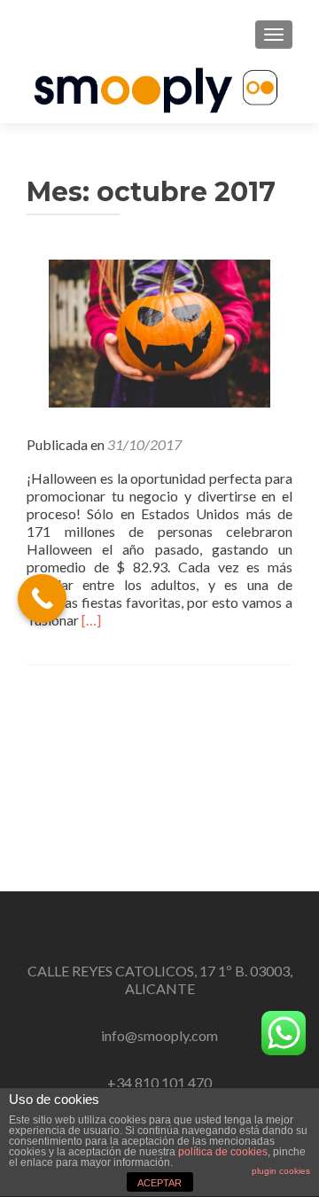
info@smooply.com (159, 1035)
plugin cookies (281, 1171)
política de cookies (223, 1152)
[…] (91, 619)
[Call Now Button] (42, 598)
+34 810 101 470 (159, 1082)
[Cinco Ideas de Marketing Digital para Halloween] (159, 331)
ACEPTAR (159, 1183)
